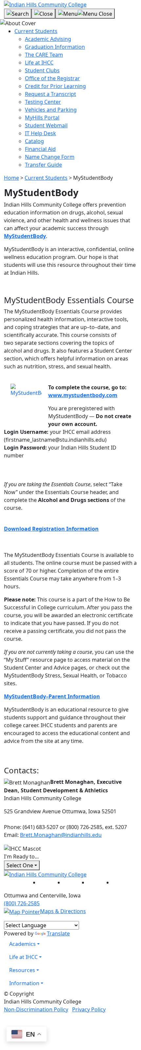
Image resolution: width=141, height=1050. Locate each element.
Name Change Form (49, 156)
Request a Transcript (50, 94)
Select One (20, 865)
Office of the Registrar (52, 78)
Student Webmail (46, 125)
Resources (22, 970)
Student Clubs (42, 70)
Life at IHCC (39, 62)
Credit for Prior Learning (55, 86)
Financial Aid (40, 149)
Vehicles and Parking (51, 109)
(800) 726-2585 (22, 903)
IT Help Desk (40, 133)
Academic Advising (48, 39)
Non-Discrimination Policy (36, 1009)
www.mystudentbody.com (82, 395)
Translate (58, 933)
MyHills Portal (42, 117)
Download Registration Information (51, 528)
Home (11, 177)
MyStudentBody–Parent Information (52, 696)
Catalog (34, 141)
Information (24, 983)
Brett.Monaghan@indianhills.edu (61, 834)
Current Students (35, 31)
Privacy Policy (89, 1009)
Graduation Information (55, 46)
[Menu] (85, 14)
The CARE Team (44, 54)
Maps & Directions (63, 911)
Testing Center (43, 101)
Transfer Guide (43, 164)
